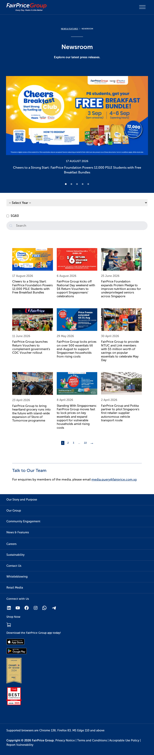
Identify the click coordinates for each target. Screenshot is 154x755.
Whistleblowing (17, 576)
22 (85, 443)
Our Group (13, 510)
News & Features (17, 532)
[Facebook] (26, 607)
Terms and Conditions (92, 740)
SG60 (15, 215)
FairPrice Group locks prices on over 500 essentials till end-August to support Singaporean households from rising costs (76, 349)
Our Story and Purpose (21, 499)
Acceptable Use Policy (124, 740)
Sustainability (15, 554)
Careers (11, 544)
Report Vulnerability (19, 744)
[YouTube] (17, 607)
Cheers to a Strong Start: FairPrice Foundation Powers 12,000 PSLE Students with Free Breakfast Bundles (32, 287)
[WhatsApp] (44, 607)
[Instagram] (35, 607)
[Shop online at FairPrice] (8, 624)
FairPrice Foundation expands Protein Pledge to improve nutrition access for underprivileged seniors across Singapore (121, 289)
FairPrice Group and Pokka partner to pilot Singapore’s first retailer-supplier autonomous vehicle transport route (120, 413)
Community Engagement (23, 521)
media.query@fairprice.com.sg (114, 479)
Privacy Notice (65, 740)
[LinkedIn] (8, 607)
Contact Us (13, 565)
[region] (77, 126)
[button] (77, 126)
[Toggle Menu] (142, 7)
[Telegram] (54, 607)
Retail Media (14, 587)
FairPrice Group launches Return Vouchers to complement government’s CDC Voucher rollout (31, 347)
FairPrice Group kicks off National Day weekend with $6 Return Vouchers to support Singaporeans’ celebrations (76, 289)
